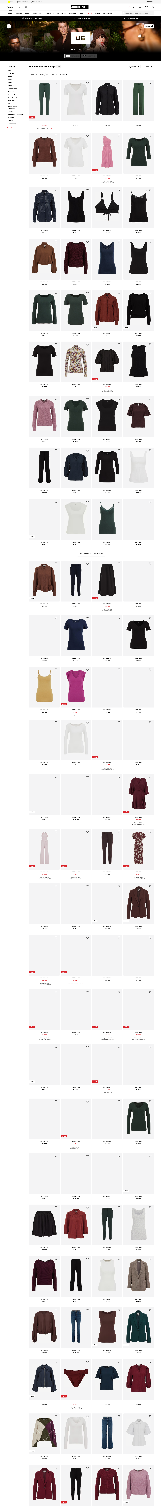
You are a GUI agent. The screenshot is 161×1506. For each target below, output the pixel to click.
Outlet (12, 1)
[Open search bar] (123, 13)
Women (10, 7)
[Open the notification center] (140, 7)
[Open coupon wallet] (128, 7)
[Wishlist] (146, 7)
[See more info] (44, 130)
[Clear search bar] (152, 13)
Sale (42, 75)
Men (18, 7)
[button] (134, 66)
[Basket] (152, 7)
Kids (25, 7)
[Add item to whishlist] (56, 82)
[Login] (134, 7)
